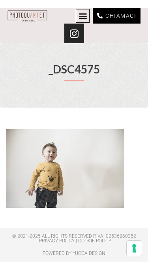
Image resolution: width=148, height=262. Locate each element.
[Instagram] (74, 33)
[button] (83, 16)
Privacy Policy (57, 241)
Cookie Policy (94, 241)
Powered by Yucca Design (74, 253)
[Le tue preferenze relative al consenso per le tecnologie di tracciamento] (134, 248)
